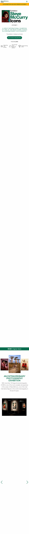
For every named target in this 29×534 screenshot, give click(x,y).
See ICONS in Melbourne (14, 37)
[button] (2, 482)
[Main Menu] (26, 1)
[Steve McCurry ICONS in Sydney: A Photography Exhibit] (5, 1)
